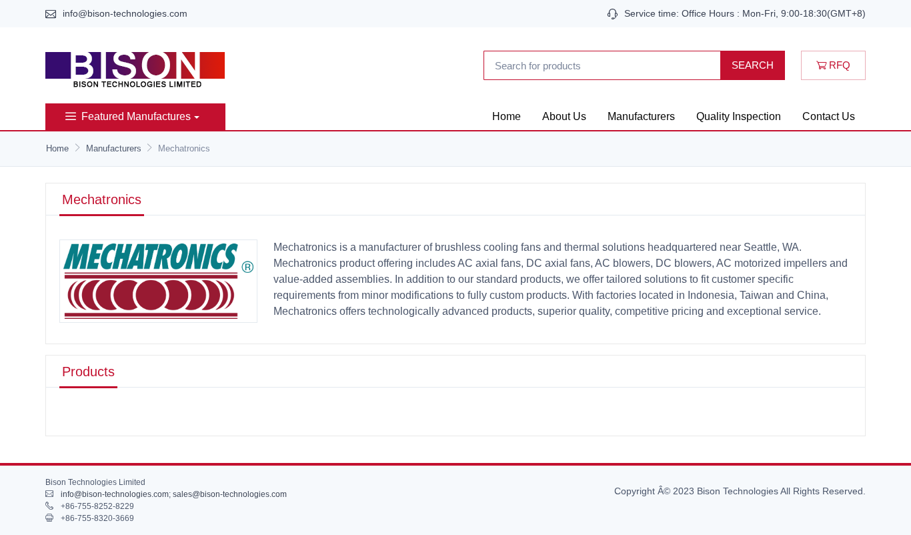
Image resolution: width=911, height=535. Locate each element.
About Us (564, 116)
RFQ (838, 65)
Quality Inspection (738, 116)
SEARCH (753, 65)
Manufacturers (641, 116)
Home (506, 116)
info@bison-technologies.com (125, 13)
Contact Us (828, 116)
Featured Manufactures (136, 116)
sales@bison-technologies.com (230, 494)
